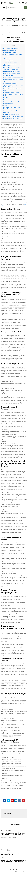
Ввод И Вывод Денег (8, 97)
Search (25, 7)
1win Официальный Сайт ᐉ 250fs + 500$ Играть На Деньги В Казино (13, 834)
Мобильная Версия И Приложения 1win (12, 114)
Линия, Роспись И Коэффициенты (11, 69)
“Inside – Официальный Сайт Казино (11, 67)
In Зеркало (5, 105)
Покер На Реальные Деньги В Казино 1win (13, 116)
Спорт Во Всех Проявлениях (9, 50)
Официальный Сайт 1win (9, 58)
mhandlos (15, 25)
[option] (14, 834)
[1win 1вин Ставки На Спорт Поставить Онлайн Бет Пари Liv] (4, 800)
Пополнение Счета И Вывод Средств (11, 73)
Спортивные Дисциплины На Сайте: (11, 71)
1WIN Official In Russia (6, 830)
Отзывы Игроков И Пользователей (11, 62)
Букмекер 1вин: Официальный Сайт (11, 92)
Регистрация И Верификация (10, 83)
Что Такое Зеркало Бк (8, 60)
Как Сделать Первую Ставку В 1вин (11, 48)
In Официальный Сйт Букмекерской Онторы (13, 77)
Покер (4, 99)
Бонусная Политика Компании (10, 52)
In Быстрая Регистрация (8, 75)
